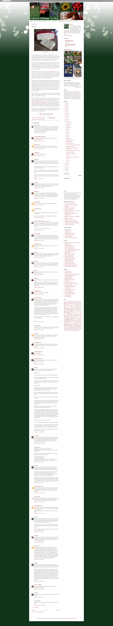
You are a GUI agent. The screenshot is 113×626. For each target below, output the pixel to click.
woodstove (65, 330)
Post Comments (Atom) (40, 611)
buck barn (78, 310)
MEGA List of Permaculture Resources (71, 213)
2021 (66, 111)
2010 (66, 169)
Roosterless (68, 158)
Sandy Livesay (36, 208)
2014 (66, 162)
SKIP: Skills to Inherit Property (70, 220)
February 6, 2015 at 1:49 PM (39, 155)
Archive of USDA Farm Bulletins (70, 203)
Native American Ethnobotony (70, 289)
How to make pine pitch (69, 285)
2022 (66, 109)
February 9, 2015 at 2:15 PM (39, 589)
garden (67, 318)
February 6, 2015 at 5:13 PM (39, 294)
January (67, 160)
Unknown (36, 144)
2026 (66, 103)
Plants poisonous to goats (69, 259)
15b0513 (40, 113)
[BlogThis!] (51, 117)
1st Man (35, 435)
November (68, 124)
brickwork (71, 310)
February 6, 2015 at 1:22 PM (39, 140)
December (68, 122)
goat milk (42, 119)
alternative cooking (66, 307)
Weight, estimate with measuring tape (71, 265)
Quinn (35, 278)
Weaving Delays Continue (69, 41)
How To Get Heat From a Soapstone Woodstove (72, 148)
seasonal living (77, 325)
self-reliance (66, 326)
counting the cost (74, 313)
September (68, 127)
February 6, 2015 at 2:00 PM (39, 198)
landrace (71, 321)
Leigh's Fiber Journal (69, 40)
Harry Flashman (37, 505)
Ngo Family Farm (37, 351)
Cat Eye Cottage (37, 584)
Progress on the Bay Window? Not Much (73, 150)
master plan (68, 323)
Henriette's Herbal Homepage (70, 279)
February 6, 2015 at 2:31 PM (39, 240)
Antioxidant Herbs (68, 271)
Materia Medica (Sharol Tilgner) (70, 286)
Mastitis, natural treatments (69, 255)
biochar (65, 309)
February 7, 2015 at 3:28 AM (39, 461)
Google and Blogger (71, 197)
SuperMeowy (72, 305)
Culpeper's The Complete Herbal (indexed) (72, 274)
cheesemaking (39, 119)
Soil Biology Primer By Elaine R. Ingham (72, 222)
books (65, 310)
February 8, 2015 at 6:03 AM (39, 531)
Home (31, 20)
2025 (66, 104)
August (67, 128)
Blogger (75, 618)
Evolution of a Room (69, 140)
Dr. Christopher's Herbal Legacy (70, 275)
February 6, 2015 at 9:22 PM (39, 432)
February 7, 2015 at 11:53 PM (39, 513)
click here (40, 77)
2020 (66, 113)
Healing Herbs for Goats (69, 278)
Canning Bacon (67, 229)
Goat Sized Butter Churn (70, 143)
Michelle (35, 152)
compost (68, 313)
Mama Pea (36, 125)
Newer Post (34, 609)
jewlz (35, 333)
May (67, 133)
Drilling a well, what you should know (71, 205)
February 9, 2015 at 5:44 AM (39, 581)
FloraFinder (67, 206)
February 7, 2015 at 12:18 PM (39, 502)
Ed (34, 270)
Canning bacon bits (68, 230)
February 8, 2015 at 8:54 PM (39, 542)
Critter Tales (66, 303)
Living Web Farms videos (69, 212)
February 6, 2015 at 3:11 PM (39, 257)
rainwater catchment (68, 325)
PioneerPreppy (36, 342)
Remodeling (45, 20)
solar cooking (66, 327)
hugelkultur (80, 319)
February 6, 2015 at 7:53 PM (39, 347)
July (67, 130)
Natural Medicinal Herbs (69, 292)
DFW (35, 261)
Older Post (58, 609)
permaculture (76, 323)
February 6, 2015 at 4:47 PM (39, 287)
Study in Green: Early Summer (70, 45)
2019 (66, 114)
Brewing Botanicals (68, 272)
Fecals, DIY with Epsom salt (70, 248)
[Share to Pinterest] (54, 117)
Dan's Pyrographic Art (69, 20)
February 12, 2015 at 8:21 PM (39, 597)
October (67, 125)
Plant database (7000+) (69, 218)
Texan (35, 535)
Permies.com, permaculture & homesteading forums (72, 217)
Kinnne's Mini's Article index (70, 253)
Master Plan (40, 20)
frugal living (79, 316)
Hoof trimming (67, 252)
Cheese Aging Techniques (69, 234)
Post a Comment (35, 607)
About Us (35, 20)
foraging (73, 316)
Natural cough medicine (69, 290)
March (67, 136)
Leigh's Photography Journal (70, 44)
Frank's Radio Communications (70, 207)
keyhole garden (67, 320)
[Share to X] (52, 117)
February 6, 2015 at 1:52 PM (39, 187)
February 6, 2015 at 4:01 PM (39, 274)
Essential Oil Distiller (68, 276)
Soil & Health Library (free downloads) (71, 221)
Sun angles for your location (69, 224)
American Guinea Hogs (76, 302)
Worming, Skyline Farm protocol (70, 266)
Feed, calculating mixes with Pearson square (72, 249)
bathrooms (66, 308)
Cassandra (36, 496)
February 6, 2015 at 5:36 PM (39, 321)
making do (80, 321)
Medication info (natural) (69, 256)
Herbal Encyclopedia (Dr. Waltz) (70, 282)
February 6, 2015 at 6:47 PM (39, 329)
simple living (71, 326)
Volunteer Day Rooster (70, 152)
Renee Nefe (36, 201)
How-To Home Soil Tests (70, 146)
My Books (75, 20)
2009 (66, 170)
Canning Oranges (68, 232)
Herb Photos (67, 281)
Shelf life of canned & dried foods (70, 237)
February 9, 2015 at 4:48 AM (39, 559)
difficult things (69, 314)
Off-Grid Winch (67, 214)
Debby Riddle (36, 291)
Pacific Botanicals (68, 295)
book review (77, 309)
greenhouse (70, 319)
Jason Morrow (67, 618)
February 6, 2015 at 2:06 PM (39, 204)
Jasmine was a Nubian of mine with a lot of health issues (45, 102)
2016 (66, 119)
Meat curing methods (68, 236)
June (67, 132)
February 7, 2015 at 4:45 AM (39, 482)
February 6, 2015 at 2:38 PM (39, 248)
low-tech (75, 321)
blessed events (70, 309)
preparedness (66, 324)
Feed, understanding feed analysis (70, 250)
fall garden (77, 314)
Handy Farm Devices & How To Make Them (72, 210)
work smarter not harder (73, 330)
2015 (66, 121)
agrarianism (78, 305)
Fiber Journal (54, 20)
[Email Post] (48, 117)
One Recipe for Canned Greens (71, 153)
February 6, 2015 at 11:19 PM (39, 443)
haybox (76, 319)
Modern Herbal (67, 288)
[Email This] (49, 117)
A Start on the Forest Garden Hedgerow (72, 157)
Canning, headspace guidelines (70, 233)
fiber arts (76, 315)
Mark (35, 252)
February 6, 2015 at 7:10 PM (39, 338)
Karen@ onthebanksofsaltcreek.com (40, 221)
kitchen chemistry (75, 320)
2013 (66, 164)
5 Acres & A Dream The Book (69, 301)
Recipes (49, 20)
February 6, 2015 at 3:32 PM (39, 266)
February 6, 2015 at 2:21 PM (39, 230)
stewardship (80, 327)
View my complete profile (68, 35)
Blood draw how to (68, 243)
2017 (66, 117)
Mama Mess (36, 233)
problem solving (76, 324)
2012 (66, 165)
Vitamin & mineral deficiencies (70, 263)
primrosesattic (36, 244)
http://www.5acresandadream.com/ (46, 114)
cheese (35, 119)
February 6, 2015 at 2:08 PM (39, 217)
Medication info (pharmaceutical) (70, 258)
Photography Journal (61, 20)
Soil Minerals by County (69, 262)
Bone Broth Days (69, 141)
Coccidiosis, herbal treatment (70, 246)
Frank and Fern (37, 297)
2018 (66, 116)
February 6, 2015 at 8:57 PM (39, 354)
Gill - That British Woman (39, 136)
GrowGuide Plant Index (69, 209)
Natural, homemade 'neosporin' (70, 293)
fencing (65, 315)
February (67, 138)
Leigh (52, 113)
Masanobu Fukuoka (70, 304)
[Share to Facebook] (53, 117)
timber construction (69, 329)
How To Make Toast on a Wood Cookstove (73, 144)
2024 (66, 106)
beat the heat (72, 308)
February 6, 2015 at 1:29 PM (39, 148)
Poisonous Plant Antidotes (69, 260)
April (67, 135)
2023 (66, 108)
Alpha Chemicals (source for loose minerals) (72, 242)
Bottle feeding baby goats (69, 245)
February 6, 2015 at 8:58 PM (39, 363)
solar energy (73, 328)
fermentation (71, 315)
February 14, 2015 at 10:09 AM (39, 605)
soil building (78, 326)
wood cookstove (77, 329)
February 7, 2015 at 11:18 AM (39, 492)
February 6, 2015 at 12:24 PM (39, 132)
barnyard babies (77, 307)
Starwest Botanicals (68, 296)
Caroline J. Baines (37, 486)
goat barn (75, 318)
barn (72, 307)
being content (78, 308)
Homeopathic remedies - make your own (71, 283)
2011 (66, 167)
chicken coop (74, 312)
